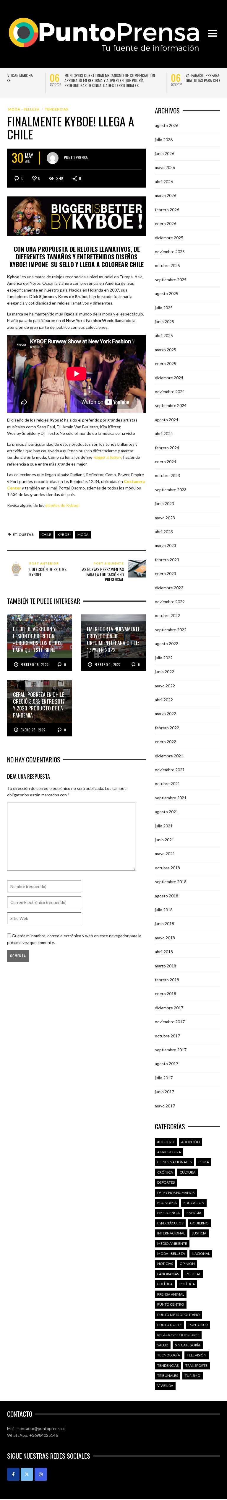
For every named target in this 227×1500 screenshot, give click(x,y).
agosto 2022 (166, 643)
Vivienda (165, 1385)
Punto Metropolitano (178, 1314)
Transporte (196, 1365)
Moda (82, 534)
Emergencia (168, 1213)
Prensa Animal (170, 1294)
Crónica (165, 1172)
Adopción (190, 1142)
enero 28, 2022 (33, 730)
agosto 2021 (166, 811)
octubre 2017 (167, 1035)
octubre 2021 (167, 783)
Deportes (166, 1182)
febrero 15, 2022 (34, 664)
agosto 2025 (166, 293)
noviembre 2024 (170, 391)
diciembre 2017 (169, 1007)
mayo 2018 (165, 937)
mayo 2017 (165, 1105)
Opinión (187, 1263)
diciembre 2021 (169, 755)
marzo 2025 (165, 349)
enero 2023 (165, 573)
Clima (203, 1162)
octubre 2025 (167, 265)
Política (165, 1284)
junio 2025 (164, 321)
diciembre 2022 (169, 587)
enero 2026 (165, 223)
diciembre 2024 (169, 377)
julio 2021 (164, 825)
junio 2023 (164, 503)
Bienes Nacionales (174, 1162)
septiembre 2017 (171, 1049)
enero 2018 (165, 993)
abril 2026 (164, 181)
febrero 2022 (167, 727)
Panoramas (168, 1274)
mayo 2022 (165, 685)
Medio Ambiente (172, 1243)
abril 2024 (164, 433)
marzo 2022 (165, 713)
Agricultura (169, 1152)
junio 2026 (164, 153)
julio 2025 (164, 307)
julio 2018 (164, 909)
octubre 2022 (167, 615)
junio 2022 (164, 671)
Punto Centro (170, 1304)
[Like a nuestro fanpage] (13, 1474)
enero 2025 (165, 363)
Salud (162, 1345)
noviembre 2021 (170, 769)
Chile (46, 534)
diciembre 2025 (169, 237)
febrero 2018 (167, 979)
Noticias (165, 1263)
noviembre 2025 (170, 251)
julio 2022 (164, 657)
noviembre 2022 (170, 601)
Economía (167, 1202)
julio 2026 (164, 139)
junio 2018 (164, 923)
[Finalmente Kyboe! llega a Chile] (76, 215)
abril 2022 (164, 699)
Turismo (192, 1375)
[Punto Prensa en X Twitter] (27, 1474)
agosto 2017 (166, 1063)
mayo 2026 (165, 167)
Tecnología (168, 1355)
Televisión (196, 1355)
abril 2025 (164, 335)
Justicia (199, 1233)
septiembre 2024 (171, 405)
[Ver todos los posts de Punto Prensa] (53, 158)
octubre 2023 (167, 475)
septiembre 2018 (171, 881)
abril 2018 (164, 951)
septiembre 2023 (171, 489)
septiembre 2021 (171, 797)
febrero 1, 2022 (108, 664)
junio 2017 (164, 1091)
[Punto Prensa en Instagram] (41, 1474)
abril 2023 (164, 531)
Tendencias (56, 109)
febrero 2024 (167, 447)
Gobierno (199, 1223)
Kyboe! (64, 534)
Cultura (187, 1172)
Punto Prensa (76, 157)
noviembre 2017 (170, 1021)
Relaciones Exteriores (178, 1335)
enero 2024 (165, 461)
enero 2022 (165, 741)
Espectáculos (170, 1223)
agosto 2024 (166, 419)
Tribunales (167, 1375)
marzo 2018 (165, 965)
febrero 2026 (167, 209)
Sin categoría (187, 1345)
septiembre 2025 (171, 279)
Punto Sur (198, 1324)
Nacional (201, 1253)
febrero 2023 (167, 559)
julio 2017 (164, 1077)
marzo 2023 (165, 545)
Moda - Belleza (24, 109)
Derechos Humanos (175, 1192)
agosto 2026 (166, 125)
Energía (194, 1213)
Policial (193, 1274)
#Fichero (165, 1142)
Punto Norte (169, 1324)
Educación (194, 1202)
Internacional (171, 1233)
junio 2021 (164, 839)
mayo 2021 (165, 853)
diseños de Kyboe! (62, 505)
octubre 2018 (167, 867)
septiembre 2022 (171, 629)
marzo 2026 (165, 195)
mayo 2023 (165, 517)
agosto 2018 (166, 895)
